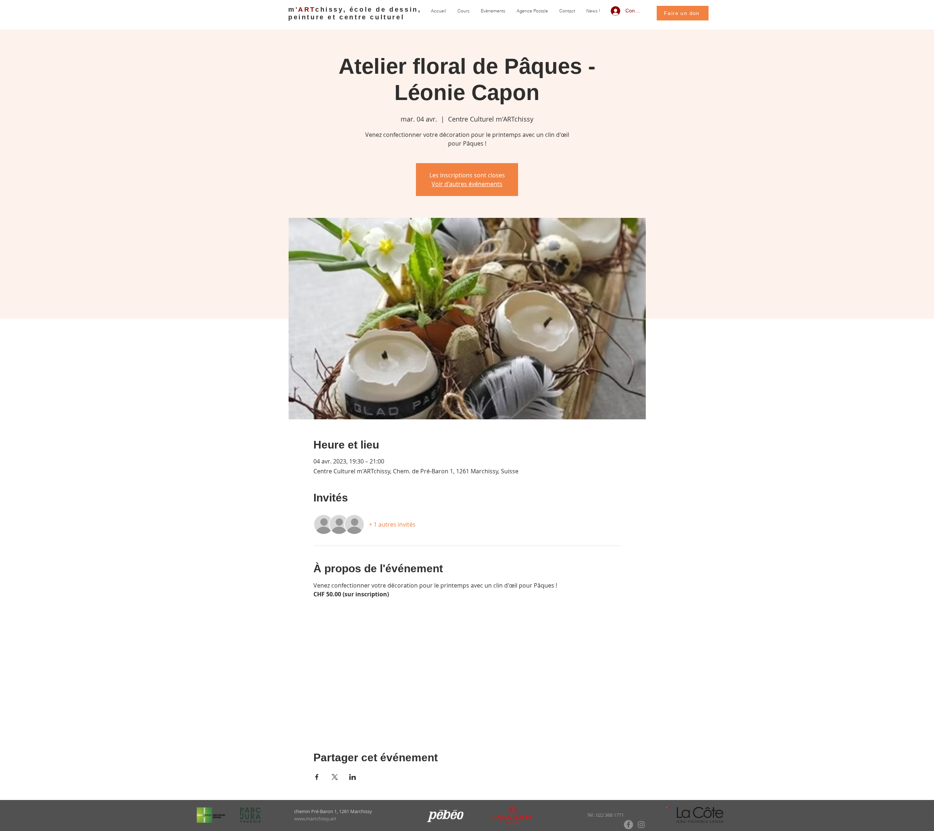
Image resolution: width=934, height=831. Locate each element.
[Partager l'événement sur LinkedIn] (352, 777)
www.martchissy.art (315, 818)
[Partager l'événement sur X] (334, 777)
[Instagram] (641, 824)
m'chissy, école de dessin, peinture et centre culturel (354, 13)
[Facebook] (628, 824)
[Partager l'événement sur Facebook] (316, 777)
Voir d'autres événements (467, 184)
